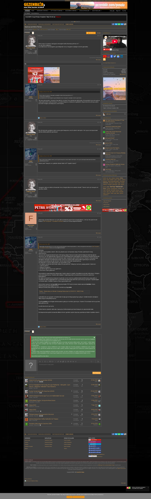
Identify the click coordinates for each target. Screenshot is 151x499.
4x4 (107, 178)
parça (117, 190)
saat (108, 191)
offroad (108, 190)
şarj (110, 191)
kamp (112, 186)
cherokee (122, 181)
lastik (104, 188)
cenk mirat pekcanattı (113, 181)
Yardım (65, 448)
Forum (27, 10)
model (108, 188)
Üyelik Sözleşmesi (67, 442)
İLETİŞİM (125, 0)
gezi (119, 184)
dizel (116, 182)
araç (121, 178)
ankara (113, 178)
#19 (100, 122)
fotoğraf (110, 184)
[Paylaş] (98, 36)
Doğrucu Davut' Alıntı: (45, 91)
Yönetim (26, 442)
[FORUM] (25, 24)
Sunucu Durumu (28, 478)
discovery (111, 182)
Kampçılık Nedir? (110, 138)
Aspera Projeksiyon (106, 206)
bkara (30, 420)
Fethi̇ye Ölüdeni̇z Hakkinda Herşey (114, 164)
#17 (100, 35)
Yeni (32, 10)
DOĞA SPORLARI (84, 10)
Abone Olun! (99, 456)
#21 (100, 179)
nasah (96, 406)
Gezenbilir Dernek (48, 442)
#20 (100, 149)
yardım (121, 193)
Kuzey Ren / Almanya (32, 53)
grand (104, 186)
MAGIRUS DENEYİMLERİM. (113, 126)
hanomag (108, 169)
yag (115, 193)
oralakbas (31, 381)
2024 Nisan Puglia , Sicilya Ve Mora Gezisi (42, 400)
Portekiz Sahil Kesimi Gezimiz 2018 (40, 423)
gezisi (122, 184)
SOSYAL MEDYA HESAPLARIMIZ (107, 0)
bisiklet (111, 179)
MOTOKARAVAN (109, 129)
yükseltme (105, 194)
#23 (100, 237)
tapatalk (121, 191)
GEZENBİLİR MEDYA (96, 0)
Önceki (27, 32)
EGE (106, 167)
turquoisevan (32, 401)
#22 (100, 213)
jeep (108, 186)
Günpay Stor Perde (106, 204)
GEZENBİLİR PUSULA (69, 0)
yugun (96, 381)
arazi (108, 179)
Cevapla (99, 59)
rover (104, 191)
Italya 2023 (32, 405)
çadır (115, 179)
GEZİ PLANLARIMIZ (110, 136)
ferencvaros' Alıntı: (44, 244)
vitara (112, 193)
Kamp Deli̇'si (108, 143)
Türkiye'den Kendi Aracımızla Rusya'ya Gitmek (113, 132)
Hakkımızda (27, 440)
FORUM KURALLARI (119, 0)
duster (122, 182)
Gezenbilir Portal (48, 446)
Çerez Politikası (67, 446)
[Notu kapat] (148, 487)
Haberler (26, 444)
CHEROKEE (108, 124)
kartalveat (96, 401)
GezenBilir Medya (80, 472)
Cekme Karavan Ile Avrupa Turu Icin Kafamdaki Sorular (46, 396)
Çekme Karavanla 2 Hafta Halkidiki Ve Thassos (43, 419)
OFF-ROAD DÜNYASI (56, 10)
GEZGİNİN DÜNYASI (71, 10)
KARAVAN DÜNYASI (42, 10)
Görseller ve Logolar (29, 446)
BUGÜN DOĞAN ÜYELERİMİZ (110, 111)
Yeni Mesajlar (27, 13)
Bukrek (30, 397)
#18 (100, 84)
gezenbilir (114, 184)
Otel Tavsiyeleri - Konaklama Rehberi (53, 221)
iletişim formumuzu (121, 468)
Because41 (123, 74)
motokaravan (114, 188)
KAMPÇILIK (108, 140)
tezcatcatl (31, 425)
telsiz (104, 193)
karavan (119, 186)
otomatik (113, 190)
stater (35, 29)
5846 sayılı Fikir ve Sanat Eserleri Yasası (106, 465)
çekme (119, 179)
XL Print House (105, 202)
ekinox (108, 114)
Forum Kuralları (67, 440)
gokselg (30, 388)
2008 (104, 178)
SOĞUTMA (107, 150)
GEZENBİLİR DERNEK (87, 0)
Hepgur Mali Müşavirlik (107, 200)
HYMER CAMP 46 (110, 159)
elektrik (105, 184)
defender (105, 182)
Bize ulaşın (123, 483)
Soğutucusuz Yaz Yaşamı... (112, 148)
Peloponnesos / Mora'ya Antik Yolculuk (41, 414)
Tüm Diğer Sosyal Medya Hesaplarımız (96, 454)
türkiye (108, 193)
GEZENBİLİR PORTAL (78, 0)
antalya (117, 178)
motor (120, 188)
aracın (104, 179)
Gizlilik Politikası (67, 444)
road (121, 190)
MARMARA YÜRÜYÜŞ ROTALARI (113, 157)
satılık (113, 191)
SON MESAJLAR (107, 117)
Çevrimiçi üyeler (107, 103)
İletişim (26, 448)
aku (110, 178)
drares (96, 420)
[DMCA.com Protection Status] (31, 480)
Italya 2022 (32, 409)
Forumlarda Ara (35, 13)
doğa (119, 182)
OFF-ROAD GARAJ (110, 172)
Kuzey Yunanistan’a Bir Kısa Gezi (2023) (41, 391)
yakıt (118, 193)
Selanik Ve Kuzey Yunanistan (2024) (40, 380)
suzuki (116, 191)
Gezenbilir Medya (48, 444)
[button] (35, 10)
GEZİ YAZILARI (96, 10)
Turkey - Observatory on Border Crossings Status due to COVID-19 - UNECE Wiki (61, 291)
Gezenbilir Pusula (48, 440)
